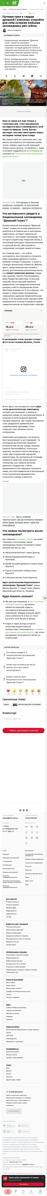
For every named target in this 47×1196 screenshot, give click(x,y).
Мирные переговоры (13, 933)
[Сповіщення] (44, 3)
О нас (4, 850)
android (9, 1126)
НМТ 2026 (9, 1036)
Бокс (8, 1068)
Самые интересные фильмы (16, 1007)
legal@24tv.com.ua (28, 1164)
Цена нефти (10, 982)
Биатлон (9, 1077)
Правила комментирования (34, 859)
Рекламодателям (8, 868)
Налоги (8, 994)
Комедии (9, 1016)
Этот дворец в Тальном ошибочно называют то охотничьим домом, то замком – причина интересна (22, 205)
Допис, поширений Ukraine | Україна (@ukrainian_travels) (24, 399)
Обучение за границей (14, 1042)
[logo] (14, 3)
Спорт (8, 1065)
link (26, 827)
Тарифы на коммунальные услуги (18, 991)
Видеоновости (11, 911)
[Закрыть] (42, 1177)
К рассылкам (14, 1111)
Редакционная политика (11, 858)
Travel (5, 9)
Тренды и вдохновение (14, 1058)
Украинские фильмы (13, 1010)
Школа (8, 1033)
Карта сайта (29, 881)
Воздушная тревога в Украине (17, 936)
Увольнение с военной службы (17, 955)
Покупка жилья (11, 1055)
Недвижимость (12, 1049)
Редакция (6, 854)
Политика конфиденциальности (10, 876)
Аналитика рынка (12, 1052)
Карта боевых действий (14, 930)
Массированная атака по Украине (18, 939)
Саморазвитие (11, 1039)
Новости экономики (14, 980)
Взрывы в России (12, 942)
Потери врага (11, 945)
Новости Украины (12, 905)
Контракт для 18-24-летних (16, 964)
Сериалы (9, 1019)
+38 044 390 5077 (31, 818)
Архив (27, 877)
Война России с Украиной (17, 924)
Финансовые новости (14, 988)
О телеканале (7, 861)
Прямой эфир (11, 908)
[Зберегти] (40, 76)
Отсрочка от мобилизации (15, 967)
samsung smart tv (24, 1131)
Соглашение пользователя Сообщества (34, 855)
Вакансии (28, 870)
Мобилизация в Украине (16, 952)
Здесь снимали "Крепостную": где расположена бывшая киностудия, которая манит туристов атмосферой (23, 521)
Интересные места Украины (18, 9)
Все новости (11, 899)
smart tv (9, 1131)
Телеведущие (7, 865)
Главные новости (12, 902)
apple (24, 1126)
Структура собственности (33, 873)
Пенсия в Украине (12, 997)
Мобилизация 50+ (12, 958)
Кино (8, 1005)
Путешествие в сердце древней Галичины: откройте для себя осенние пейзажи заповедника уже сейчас (37, 9)
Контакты (28, 866)
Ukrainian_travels (24, 539)
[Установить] (23, 1181)
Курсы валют (11, 985)
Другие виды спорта (13, 1080)
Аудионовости (11, 914)
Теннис (8, 1074)
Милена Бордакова (14, 30)
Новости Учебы (12, 1027)
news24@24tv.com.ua (10, 818)
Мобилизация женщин (14, 961)
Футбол (9, 1071)
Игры (27, 884)
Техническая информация (34, 863)
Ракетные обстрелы (13, 927)
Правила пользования (10, 872)
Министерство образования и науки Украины (22, 1030)
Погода (8, 917)
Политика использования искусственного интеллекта (12, 881)
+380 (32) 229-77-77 (15, 1162)
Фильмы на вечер (12, 1013)
